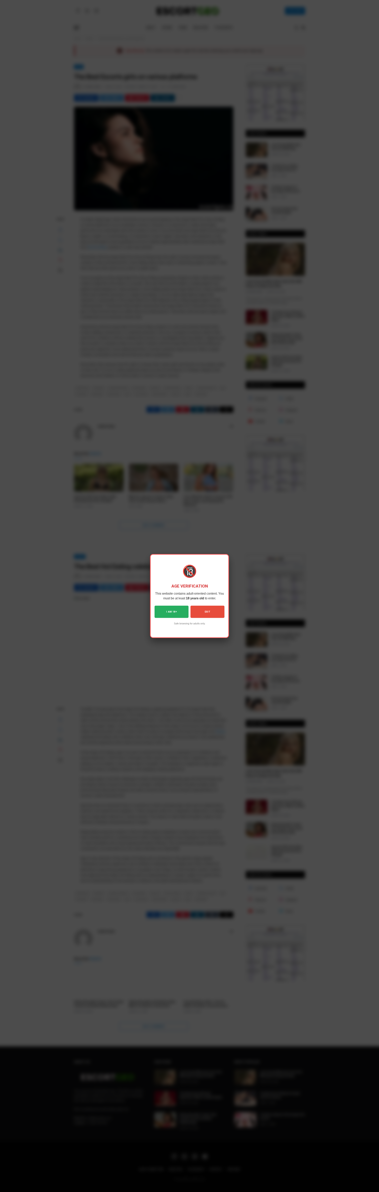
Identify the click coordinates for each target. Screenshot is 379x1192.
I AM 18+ (171, 611)
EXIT (207, 611)
